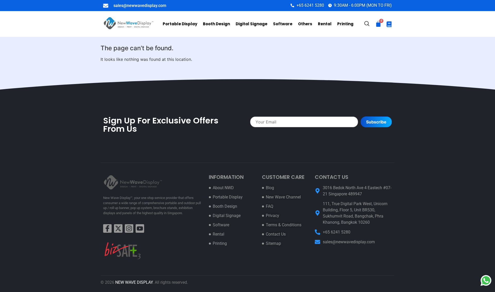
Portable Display (180, 24)
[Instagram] (129, 228)
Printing (345, 24)
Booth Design (216, 24)
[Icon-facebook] (107, 228)
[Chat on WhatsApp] (486, 280)
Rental (325, 24)
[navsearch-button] (366, 24)
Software (282, 24)
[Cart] (378, 23)
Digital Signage (251, 24)
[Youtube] (140, 228)
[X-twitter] (118, 228)
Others (305, 24)
